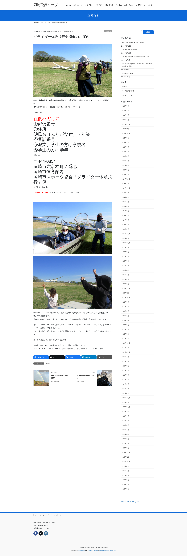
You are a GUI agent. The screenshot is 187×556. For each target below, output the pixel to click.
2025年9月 (125, 138)
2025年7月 (125, 147)
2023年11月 (126, 238)
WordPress (81, 550)
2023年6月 (125, 261)
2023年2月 (125, 279)
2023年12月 (126, 234)
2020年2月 (125, 443)
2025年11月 (126, 129)
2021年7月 (125, 366)
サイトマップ (39, 515)
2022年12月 (126, 288)
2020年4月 (125, 434)
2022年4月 (125, 325)
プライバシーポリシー (54, 515)
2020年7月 (125, 420)
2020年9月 (125, 411)
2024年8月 (125, 197)
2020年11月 (126, 402)
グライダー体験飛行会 (129, 49)
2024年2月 (125, 224)
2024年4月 (125, 215)
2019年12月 (126, 452)
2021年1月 (125, 393)
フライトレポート (128, 95)
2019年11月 (126, 457)
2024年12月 (126, 179)
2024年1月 (125, 229)
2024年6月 (125, 206)
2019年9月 (125, 466)
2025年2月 (125, 170)
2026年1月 (125, 120)
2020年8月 (125, 416)
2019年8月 (125, 471)
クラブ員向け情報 (128, 91)
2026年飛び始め (127, 73)
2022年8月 (125, 306)
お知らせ (108, 31)
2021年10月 (126, 352)
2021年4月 (125, 379)
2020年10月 (126, 407)
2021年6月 (125, 370)
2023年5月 (125, 266)
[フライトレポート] (41, 378)
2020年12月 (126, 398)
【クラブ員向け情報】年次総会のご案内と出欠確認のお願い (137, 65)
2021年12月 (126, 343)
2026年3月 (125, 110)
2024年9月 (125, 193)
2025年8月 (125, 142)
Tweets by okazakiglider (130, 502)
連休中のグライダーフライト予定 (133, 42)
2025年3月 (125, 165)
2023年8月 (125, 252)
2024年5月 (125, 211)
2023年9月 (125, 247)
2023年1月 (125, 284)
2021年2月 (125, 389)
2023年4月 (125, 270)
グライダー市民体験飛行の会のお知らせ (135, 57)
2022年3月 (125, 329)
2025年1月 (125, 174)
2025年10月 (126, 133)
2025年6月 (125, 151)
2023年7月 (125, 256)
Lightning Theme (93, 550)
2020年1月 (125, 448)
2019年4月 (125, 484)
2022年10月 (126, 297)
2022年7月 (125, 311)
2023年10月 (126, 243)
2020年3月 (125, 439)
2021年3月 (125, 384)
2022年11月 (126, 293)
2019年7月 (125, 475)
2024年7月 (125, 202)
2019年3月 (125, 489)
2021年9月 (125, 357)
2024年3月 (125, 220)
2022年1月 (125, 338)
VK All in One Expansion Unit (107, 550)
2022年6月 (125, 316)
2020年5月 (125, 430)
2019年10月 (126, 462)
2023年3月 (125, 275)
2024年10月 (126, 188)
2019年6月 (125, 480)
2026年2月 (125, 115)
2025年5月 (125, 156)
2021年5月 (125, 375)
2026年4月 (125, 106)
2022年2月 (125, 334)
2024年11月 (126, 183)
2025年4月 (125, 161)
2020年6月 (125, 425)
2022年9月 (125, 302)
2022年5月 (125, 320)
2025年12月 (126, 124)
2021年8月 (125, 361)
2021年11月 (126, 348)
